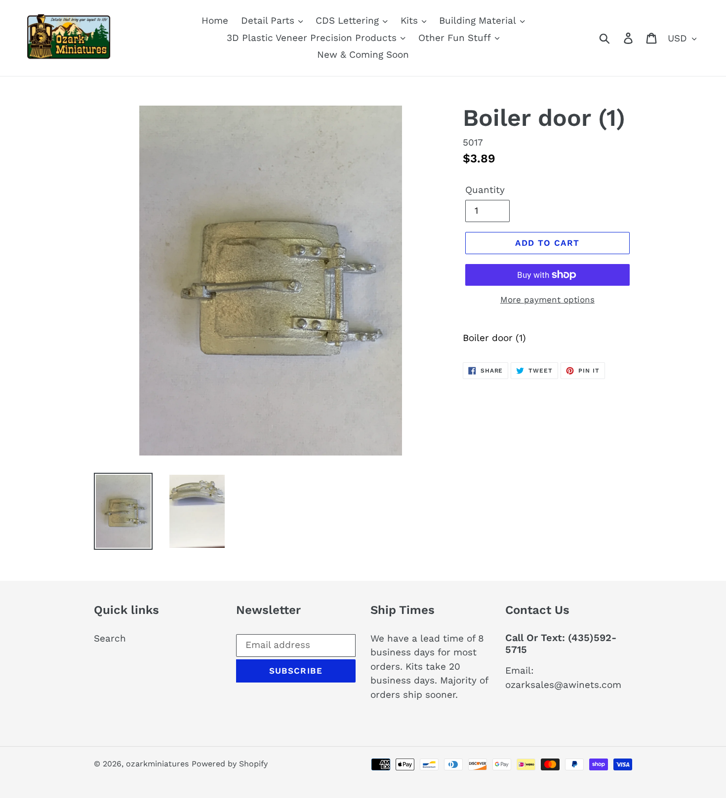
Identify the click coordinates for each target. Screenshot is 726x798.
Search (110, 638)
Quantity (485, 189)
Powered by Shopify (230, 763)
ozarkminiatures (157, 763)
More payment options (547, 299)
